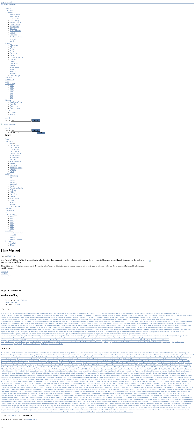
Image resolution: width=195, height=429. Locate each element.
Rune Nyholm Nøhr (163, 399)
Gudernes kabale (106, 323)
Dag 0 (103, 315)
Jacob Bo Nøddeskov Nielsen (12, 373)
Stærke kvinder (78, 340)
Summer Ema (63, 405)
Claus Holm (115, 363)
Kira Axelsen (170, 379)
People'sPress (72, 334)
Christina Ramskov (74, 363)
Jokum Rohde (180, 375)
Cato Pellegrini (74, 361)
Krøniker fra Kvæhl (50, 327)
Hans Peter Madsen (142, 369)
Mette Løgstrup (113, 391)
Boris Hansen (80, 359)
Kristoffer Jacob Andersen (81, 381)
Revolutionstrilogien (37, 336)
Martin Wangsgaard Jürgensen (172, 389)
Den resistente (184, 315)
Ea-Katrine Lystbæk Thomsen (104, 365)
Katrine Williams (114, 379)
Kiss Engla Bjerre (187, 379)
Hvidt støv (70, 325)
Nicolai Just (120, 395)
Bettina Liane (170, 357)
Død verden (81, 319)
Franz (23, 323)
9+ (1, 313)
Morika (185, 329)
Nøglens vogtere (14, 334)
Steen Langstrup (172, 403)
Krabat (23, 327)
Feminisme (91, 321)
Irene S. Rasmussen (153, 371)
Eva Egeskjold (37, 367)
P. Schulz (87, 397)
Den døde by (145, 315)
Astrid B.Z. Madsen (74, 357)
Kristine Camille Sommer (67, 381)
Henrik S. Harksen (102, 371)
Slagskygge (142, 338)
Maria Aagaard (121, 387)
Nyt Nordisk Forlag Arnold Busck (168, 331)
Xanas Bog (38, 344)
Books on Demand (36, 315)
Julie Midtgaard (105, 377)
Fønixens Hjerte (40, 323)
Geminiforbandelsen (57, 323)
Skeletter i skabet (46, 338)
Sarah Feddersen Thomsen (61, 401)
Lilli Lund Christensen (118, 383)
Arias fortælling (92, 313)
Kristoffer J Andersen (94, 381)
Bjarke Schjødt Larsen (23, 359)
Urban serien (73, 342)
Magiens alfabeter (41, 329)
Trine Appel (18, 412)
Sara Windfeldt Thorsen (115, 401)
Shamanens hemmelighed (167, 336)
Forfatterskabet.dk (137, 321)
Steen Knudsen (163, 403)
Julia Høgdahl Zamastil (78, 377)
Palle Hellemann (94, 397)
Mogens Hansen (158, 393)
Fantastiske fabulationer (82, 321)
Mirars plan (168, 329)
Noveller (156, 331)
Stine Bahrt (36, 405)
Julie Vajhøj (112, 377)
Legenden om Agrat (76, 327)
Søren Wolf (54, 408)
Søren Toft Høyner (46, 408)
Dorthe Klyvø (84, 365)
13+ (10, 313)
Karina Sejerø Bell (175, 377)
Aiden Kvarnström (25, 353)
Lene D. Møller (46, 383)
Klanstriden (7, 327)
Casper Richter (48, 361)
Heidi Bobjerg (151, 369)
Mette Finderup (74, 391)
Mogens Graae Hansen (148, 393)
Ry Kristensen (181, 399)
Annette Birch (20, 357)
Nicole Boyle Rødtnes (139, 395)
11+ (6, 313)
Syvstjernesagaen (99, 340)
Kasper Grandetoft (76, 379)
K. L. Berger (118, 377)
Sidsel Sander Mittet (171, 401)
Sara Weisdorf (105, 401)
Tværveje (13, 342)
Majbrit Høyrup (31, 387)
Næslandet (7, 334)
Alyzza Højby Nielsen (99, 353)
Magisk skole (66, 329)
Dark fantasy (108, 315)
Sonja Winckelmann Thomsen (151, 403)
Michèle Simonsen (73, 393)
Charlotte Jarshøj (136, 361)
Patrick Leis (101, 397)
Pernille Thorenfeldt (167, 397)
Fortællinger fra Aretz (180, 321)
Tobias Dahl (150, 410)
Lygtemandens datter (14, 329)
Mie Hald (80, 393)
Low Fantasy (171, 327)
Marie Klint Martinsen (44, 389)
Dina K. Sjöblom (17, 365)
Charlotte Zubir (154, 361)
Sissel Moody (72, 403)
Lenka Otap (84, 383)
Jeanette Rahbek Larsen (20, 375)
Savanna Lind (141, 401)
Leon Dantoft (91, 383)
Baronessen (172, 313)
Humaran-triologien (46, 325)
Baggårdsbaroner (159, 313)
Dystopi (17, 319)
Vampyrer (102, 342)
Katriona (166, 325)
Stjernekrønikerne (48, 340)
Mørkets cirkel (65, 331)
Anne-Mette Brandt (155, 355)
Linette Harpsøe (176, 383)
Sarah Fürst (71, 401)
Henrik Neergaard (83, 371)
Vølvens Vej (10, 344)
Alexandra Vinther (59, 353)
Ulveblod (46, 342)
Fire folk (105, 321)
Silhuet (7, 338)
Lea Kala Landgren (37, 383)
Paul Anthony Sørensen (111, 397)
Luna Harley (104, 385)
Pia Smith (27, 399)
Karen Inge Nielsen (127, 377)
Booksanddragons (26, 315)
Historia (25, 325)
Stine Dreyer (42, 405)
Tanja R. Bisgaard (104, 408)
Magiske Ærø (50, 329)
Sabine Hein (8, 401)
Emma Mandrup (21, 367)
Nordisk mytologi (149, 331)
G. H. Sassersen (146, 367)
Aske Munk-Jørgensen (51, 357)
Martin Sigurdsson (159, 389)
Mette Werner (146, 391)
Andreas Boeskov (158, 353)
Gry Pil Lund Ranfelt (44, 369)
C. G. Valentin (127, 359)
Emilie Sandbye (183, 365)
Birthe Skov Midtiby (11, 359)
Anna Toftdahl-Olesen (112, 355)
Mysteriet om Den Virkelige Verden (32, 331)
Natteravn (123, 331)
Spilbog (18, 340)
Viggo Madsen (102, 412)
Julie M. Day (97, 377)
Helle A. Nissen (185, 369)
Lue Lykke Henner (89, 385)
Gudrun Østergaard (61, 369)
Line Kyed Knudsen (158, 383)
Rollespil (45, 336)
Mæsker (59, 331)
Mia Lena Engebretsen (168, 391)
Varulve (123, 342)
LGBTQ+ (136, 327)
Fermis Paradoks (98, 321)
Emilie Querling (174, 365)
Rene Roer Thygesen (111, 399)
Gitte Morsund (171, 367)
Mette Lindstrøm (104, 391)
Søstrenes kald (114, 340)
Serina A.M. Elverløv (150, 401)
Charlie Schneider (127, 361)
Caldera (57, 315)
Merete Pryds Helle (33, 391)
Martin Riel (128, 389)
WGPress (32, 344)
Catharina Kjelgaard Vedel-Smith (61, 361)
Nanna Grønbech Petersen (72, 395)
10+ (3, 313)
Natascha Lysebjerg (84, 395)
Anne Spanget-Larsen (10, 357)
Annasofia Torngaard (101, 355)
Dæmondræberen (24, 319)
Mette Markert (121, 391)
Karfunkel (161, 325)
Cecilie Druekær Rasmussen (95, 361)
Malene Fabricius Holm (63, 387)
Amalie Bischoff (109, 353)
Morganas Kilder (178, 329)
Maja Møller (23, 387)
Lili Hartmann (109, 383)
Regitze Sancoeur (101, 399)
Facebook (4, 274)
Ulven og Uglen (53, 342)
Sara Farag (37, 401)
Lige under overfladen (151, 327)
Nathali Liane (92, 395)
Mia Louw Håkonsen (179, 391)
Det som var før (80, 317)
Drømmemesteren (10, 319)
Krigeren (31, 327)
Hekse (161, 323)
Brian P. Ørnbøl (93, 359)
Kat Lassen (97, 379)
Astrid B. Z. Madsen (85, 357)
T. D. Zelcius (73, 408)
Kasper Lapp (84, 379)
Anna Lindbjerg (80, 355)
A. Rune (11, 353)
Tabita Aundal (88, 408)
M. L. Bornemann (134, 385)
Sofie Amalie (79, 403)
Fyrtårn (27, 323)
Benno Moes (163, 357)
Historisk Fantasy (32, 325)
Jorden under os (138, 325)
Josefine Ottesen (54, 377)
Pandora (53, 334)
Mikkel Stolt (108, 393)
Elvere (119, 319)
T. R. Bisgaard (80, 408)
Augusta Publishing (138, 313)
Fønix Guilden (48, 323)
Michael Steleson (57, 393)
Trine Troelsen (49, 412)
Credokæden (88, 315)
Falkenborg (58, 321)
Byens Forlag (51, 315)
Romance (49, 336)
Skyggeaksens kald (87, 338)
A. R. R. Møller (5, 353)
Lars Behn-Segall (153, 381)
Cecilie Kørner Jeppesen (116, 361)
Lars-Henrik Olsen (129, 381)
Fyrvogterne (32, 323)
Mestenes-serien (124, 329)
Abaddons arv (21, 313)
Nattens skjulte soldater (105, 331)
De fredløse (129, 315)
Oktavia (31, 334)
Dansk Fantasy (12, 415)
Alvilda (70, 313)
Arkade (98, 313)
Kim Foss (164, 379)
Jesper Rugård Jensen (108, 375)
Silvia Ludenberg (22, 403)
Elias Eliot (138, 365)
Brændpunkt (44, 315)
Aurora (146, 313)
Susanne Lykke (98, 405)
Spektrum (13, 340)
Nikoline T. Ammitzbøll (38, 397)
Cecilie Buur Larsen (83, 361)
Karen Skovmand (143, 377)
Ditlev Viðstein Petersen (52, 365)
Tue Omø (63, 412)
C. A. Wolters (108, 359)
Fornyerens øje (170, 321)
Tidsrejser (156, 340)
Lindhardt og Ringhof (162, 327)
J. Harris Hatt (178, 371)
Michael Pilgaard (47, 393)
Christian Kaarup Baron (24, 363)
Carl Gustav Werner (13, 361)
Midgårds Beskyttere (142, 329)
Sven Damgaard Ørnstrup (155, 405)
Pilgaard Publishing (104, 334)
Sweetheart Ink (91, 340)
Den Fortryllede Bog (167, 315)
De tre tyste (65, 317)
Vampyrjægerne (109, 342)
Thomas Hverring (180, 408)
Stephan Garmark (181, 403)
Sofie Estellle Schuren (107, 403)
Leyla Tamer (98, 383)
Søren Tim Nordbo (30, 408)
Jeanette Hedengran (9, 375)
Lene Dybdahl (54, 383)
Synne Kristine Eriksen (168, 405)
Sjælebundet (19, 338)
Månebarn (54, 331)
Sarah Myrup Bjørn (79, 401)
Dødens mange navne (72, 319)
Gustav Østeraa (70, 369)
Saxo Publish (123, 336)
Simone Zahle (50, 403)
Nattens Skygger (116, 331)
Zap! (57, 344)
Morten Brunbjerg (168, 393)
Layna (62, 327)
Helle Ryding (24, 371)
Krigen (27, 327)
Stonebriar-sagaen (58, 340)
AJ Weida (32, 353)
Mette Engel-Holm (65, 391)
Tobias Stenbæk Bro (159, 410)
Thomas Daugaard (163, 408)
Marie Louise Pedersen (67, 389)
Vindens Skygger (159, 342)
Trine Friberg (24, 412)
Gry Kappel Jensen (26, 369)
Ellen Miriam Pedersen (156, 365)
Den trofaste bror (21, 317)
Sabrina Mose (15, 401)
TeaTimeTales (139, 340)
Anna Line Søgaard (90, 355)
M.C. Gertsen (118, 385)
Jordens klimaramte (128, 325)
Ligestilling (142, 327)
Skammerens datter (37, 338)
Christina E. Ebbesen (54, 363)
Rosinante (78, 336)
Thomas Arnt (155, 408)
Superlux (84, 340)
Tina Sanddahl (99, 410)
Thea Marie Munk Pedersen (135, 408)
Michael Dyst (8, 393)
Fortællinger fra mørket (12, 323)
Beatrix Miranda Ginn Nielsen (142, 357)
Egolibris (98, 319)
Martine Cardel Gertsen (89, 389)
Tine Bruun (121, 410)
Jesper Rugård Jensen (119, 375)
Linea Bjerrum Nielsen (138, 383)
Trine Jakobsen (41, 412)
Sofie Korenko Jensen (119, 403)
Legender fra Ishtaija (112, 327)
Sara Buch (32, 401)
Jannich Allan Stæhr (140, 373)
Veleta (126, 342)
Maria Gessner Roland (153, 387)
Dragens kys (117, 317)
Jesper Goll (93, 375)
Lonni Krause (30, 385)
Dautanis (114, 315)
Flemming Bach (69, 367)
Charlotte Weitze (145, 361)
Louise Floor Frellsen (39, 385)
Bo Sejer (86, 359)
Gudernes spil (122, 323)
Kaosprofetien (154, 325)
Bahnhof (166, 313)
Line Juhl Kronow (148, 383)
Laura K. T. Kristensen (26, 383)
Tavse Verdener (131, 340)
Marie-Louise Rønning (18, 389)
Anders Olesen (137, 353)
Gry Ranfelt (53, 369)
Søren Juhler (11, 408)
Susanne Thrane (127, 405)
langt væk (57, 327)
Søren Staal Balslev (20, 408)
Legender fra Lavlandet (124, 327)
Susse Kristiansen (144, 405)
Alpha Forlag (64, 313)
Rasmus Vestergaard (81, 399)
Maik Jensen (10, 387)
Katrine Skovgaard (105, 379)
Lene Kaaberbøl (62, 383)
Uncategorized (76, 412)
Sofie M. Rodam (129, 403)
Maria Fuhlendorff (142, 387)
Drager (122, 317)
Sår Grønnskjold (179, 405)
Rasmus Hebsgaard (70, 399)
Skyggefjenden (97, 338)
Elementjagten (104, 319)
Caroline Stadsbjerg (23, 361)
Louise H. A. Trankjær (51, 385)
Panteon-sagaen (64, 334)
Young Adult (48, 344)
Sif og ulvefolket (182, 336)
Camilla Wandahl (164, 359)
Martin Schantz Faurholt (137, 389)
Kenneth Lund (153, 379)
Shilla (176, 336)
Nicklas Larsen (113, 395)
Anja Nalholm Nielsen (39, 355)
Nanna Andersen (54, 395)
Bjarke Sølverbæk (34, 359)
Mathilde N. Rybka (10, 391)
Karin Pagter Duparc (33, 379)
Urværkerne (80, 342)
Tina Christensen (84, 410)
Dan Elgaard (137, 363)
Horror (39, 325)
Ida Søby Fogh (134, 371)
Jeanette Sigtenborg (32, 375)
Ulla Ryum (69, 412)
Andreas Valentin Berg (180, 353)
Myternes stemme (47, 331)
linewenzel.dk (6, 276)
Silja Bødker (7, 403)
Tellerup (145, 340)
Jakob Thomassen (122, 373)
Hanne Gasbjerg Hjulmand (104, 369)
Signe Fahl (180, 401)
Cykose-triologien (96, 315)
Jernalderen (120, 325)
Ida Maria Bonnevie (124, 371)
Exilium (29, 321)
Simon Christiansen (32, 403)
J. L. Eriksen (185, 371)
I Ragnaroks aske (91, 325)
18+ (16, 313)
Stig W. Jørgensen (21, 405)
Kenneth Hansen (136, 379)
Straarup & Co (67, 340)
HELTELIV (175, 323)
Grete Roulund (17, 369)
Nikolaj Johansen (19, 397)
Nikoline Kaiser (28, 397)
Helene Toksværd (168, 369)
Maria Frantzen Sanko (131, 387)
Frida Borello (138, 367)
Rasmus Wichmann (92, 399)
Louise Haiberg (62, 385)
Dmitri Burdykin (76, 365)
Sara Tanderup (97, 401)
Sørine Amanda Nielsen (63, 408)
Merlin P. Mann (42, 391)
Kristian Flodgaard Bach (29, 381)
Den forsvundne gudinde (155, 315)
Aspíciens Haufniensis (63, 357)
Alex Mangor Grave (69, 353)
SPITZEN (22, 340)
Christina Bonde (45, 363)
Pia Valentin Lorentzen (36, 399)
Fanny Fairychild (71, 321)
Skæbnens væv (128, 338)
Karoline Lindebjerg (44, 379)
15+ (14, 313)
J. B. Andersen (170, 371)
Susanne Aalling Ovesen (73, 405)
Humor (66, 325)
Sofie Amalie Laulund (88, 403)
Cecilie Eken (106, 361)
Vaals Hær (86, 342)
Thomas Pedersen (37, 410)
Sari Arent (124, 401)
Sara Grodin (43, 401)
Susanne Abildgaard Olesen (87, 405)
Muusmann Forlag (18, 331)
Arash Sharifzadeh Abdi (38, 357)
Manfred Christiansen (104, 387)
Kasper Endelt (67, 379)
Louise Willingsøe (79, 385)
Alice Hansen (89, 353)
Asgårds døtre (112, 313)
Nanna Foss (62, 395)
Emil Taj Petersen (12, 367)
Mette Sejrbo (139, 391)
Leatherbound (67, 327)
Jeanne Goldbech (41, 375)
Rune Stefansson (172, 399)
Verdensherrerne (132, 342)
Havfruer (157, 323)
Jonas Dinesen (28, 377)
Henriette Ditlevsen (43, 371)
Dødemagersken (62, 319)
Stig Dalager (12, 405)
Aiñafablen (33, 313)
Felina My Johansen (59, 367)
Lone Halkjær (17, 385)
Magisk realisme (58, 329)
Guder (100, 323)
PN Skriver (45, 399)
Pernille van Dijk (177, 397)
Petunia (78, 334)
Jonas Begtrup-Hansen (11, 377)
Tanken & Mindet (122, 340)
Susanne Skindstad (118, 405)
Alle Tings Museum (55, 313)
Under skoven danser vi (63, 342)
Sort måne (160, 338)
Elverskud (123, 319)
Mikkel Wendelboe (126, 393)
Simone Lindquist (42, 403)
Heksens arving (167, 323)
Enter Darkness (141, 319)
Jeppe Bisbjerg (86, 375)
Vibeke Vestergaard (93, 412)
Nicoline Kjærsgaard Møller (152, 395)
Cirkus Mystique (80, 315)
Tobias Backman (128, 410)
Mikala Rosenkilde (88, 393)
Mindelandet (161, 329)
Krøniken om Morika (39, 327)
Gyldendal (133, 323)
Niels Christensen (164, 395)
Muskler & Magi (8, 331)
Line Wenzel (183, 383)
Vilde (138, 342)
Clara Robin (109, 363)
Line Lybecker (168, 383)
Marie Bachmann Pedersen (31, 389)
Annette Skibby (28, 357)
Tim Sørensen (76, 410)
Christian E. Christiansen (165, 361)
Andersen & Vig (76, 313)
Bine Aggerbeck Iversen (180, 357)
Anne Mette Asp (177, 355)
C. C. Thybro (115, 359)
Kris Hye (20, 381)
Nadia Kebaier (31, 395)
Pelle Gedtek (132, 397)
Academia (27, 313)
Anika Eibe (30, 355)
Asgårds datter (104, 313)
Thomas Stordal (57, 410)
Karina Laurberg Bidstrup (163, 377)
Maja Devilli (17, 387)
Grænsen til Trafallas (85, 323)
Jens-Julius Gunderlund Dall (54, 375)
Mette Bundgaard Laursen (53, 391)
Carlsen (65, 315)
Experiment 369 (35, 321)
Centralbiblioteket (71, 315)
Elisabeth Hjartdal (145, 365)
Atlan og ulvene (129, 313)
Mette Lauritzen (96, 391)
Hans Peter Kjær (132, 369)
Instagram (4, 272)
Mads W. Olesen (180, 385)
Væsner (5, 344)
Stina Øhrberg (29, 405)
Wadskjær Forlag (18, 344)
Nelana (137, 331)
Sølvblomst (107, 340)
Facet (40, 321)
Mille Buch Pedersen (136, 393)
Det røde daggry (72, 317)
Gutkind (128, 323)
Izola (116, 325)
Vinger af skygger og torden (171, 342)
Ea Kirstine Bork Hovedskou (120, 365)
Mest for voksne (132, 329)
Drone (154, 317)
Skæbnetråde (135, 338)
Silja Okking (14, 403)
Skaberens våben (27, 338)
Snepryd (148, 338)
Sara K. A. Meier (89, 401)
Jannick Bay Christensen (152, 373)
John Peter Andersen (171, 375)
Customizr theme (31, 419)
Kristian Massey (40, 381)
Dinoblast (96, 317)
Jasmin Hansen (180, 373)
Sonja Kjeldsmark (138, 403)
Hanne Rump (124, 369)
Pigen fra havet (84, 334)
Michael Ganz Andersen (18, 393)
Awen (149, 313)
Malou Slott (82, 387)
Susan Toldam (135, 405)
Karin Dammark (23, 379)
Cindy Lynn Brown (85, 363)
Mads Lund (160, 385)
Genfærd (65, 323)
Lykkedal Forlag (24, 329)
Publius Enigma (52, 399)
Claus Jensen (122, 363)
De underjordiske (89, 317)
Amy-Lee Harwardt (119, 353)
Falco (53, 321)
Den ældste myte (44, 317)
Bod (20, 315)
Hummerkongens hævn (57, 325)
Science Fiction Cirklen (136, 336)
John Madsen (162, 375)
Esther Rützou (29, 367)
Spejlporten (8, 340)
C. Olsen (133, 359)
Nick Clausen (105, 395)
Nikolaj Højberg (10, 397)
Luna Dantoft (97, 385)
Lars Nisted (169, 381)
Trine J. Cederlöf (32, 412)
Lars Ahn (136, 381)
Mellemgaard (80, 329)
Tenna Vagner (118, 408)
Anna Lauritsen (72, 355)
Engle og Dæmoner (131, 319)
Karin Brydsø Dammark (12, 379)
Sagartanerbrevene (99, 336)
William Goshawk (128, 412)
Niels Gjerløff (173, 395)
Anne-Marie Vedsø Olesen (143, 355)
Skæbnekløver (104, 338)
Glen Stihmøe (9, 369)
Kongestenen (17, 327)
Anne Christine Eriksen (167, 355)
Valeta (90, 342)
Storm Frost (56, 405)
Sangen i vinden (115, 336)
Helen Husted (177, 369)
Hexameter (181, 323)
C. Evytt (121, 359)
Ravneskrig (8, 336)
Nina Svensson (66, 397)
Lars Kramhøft (162, 381)
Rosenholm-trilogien (57, 336)
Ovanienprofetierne (46, 334)
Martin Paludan (121, 389)
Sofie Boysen (97, 403)
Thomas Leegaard (14, 410)
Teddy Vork (112, 408)
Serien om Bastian (154, 336)
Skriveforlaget (78, 338)
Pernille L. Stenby (148, 397)
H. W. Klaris (85, 369)
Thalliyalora (150, 340)
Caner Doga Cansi (174, 359)
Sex (160, 336)
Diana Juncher (9, 365)
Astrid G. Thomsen (96, 357)
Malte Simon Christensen (92, 387)
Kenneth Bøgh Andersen (125, 379)
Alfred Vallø (83, 353)
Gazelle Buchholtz (162, 367)
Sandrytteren (107, 336)
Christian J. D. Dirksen (12, 363)
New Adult (142, 331)
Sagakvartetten (91, 336)
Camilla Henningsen (155, 359)
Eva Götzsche (44, 367)
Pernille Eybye (140, 397)
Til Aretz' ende (162, 340)
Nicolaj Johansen (128, 395)
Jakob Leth (108, 373)
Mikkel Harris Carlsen (99, 393)
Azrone (153, 313)
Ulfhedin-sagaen (39, 342)
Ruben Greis (146, 399)
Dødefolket (55, 319)
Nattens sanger (95, 331)
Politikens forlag (113, 334)
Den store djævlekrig (11, 317)
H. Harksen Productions (142, 323)
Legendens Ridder (102, 327)
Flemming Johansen (78, 367)
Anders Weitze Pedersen (147, 353)
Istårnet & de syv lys (101, 325)
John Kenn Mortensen (153, 375)
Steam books (40, 340)
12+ (8, 313)
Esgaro (170, 319)
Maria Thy (9, 389)
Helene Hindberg (159, 369)
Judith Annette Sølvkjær (65, 377)
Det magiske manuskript (55, 317)
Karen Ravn (136, 377)
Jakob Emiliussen (88, 373)
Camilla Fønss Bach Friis (143, 359)
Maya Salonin (24, 391)
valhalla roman (96, 342)
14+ (12, 313)
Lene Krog (69, 383)
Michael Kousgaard (38, 393)
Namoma (88, 331)
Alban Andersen (39, 353)
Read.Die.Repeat (22, 336)
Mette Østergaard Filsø (156, 391)
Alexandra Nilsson (49, 353)
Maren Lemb (113, 387)
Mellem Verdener (103, 329)
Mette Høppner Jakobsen (85, 391)
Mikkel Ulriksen (116, 393)
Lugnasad (6, 329)
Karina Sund (183, 377)
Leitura (132, 327)
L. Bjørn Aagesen (104, 381)
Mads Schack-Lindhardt (169, 385)
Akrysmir (38, 313)
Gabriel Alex (154, 367)
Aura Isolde (104, 357)
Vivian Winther (119, 412)
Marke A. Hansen (78, 389)
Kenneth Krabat (145, 379)
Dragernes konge (129, 317)
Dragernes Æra (138, 317)
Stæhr (72, 340)
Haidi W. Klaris (93, 369)
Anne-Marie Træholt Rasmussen (127, 355)
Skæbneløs (121, 338)
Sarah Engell (50, 401)
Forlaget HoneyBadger (148, 321)
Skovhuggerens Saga (56, 338)
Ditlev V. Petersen (41, 365)
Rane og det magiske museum (134, 334)
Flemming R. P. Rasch (90, 367)
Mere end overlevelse (114, 329)
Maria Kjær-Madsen (164, 387)
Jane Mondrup (131, 373)
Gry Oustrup (34, 369)
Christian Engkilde (176, 361)
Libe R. (103, 383)
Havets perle (152, 323)
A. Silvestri (17, 353)
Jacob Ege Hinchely (25, 373)
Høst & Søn (76, 325)
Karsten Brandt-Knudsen (56, 379)
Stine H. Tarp (49, 405)
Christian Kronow (36, 363)
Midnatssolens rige (153, 329)
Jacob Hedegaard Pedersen (49, 373)
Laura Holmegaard (15, 383)
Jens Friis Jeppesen (77, 375)
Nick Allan (99, 395)
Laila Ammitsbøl (119, 381)
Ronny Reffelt (139, 399)
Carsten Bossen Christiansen (36, 361)
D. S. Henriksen (130, 363)
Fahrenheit (49, 321)
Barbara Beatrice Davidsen (115, 357)
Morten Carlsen (177, 393)
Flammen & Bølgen (113, 321)
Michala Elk (65, 393)
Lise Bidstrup (10, 385)
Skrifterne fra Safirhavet (68, 338)
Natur (127, 331)
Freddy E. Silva (119, 367)
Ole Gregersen (74, 397)
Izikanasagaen (111, 325)
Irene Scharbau (163, 371)
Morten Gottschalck (11, 395)
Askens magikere (120, 313)
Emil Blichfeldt (166, 365)
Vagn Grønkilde (84, 412)
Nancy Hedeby (46, 395)
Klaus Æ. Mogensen (12, 381)
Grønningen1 (94, 323)
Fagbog (44, 321)
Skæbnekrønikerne (113, 338)
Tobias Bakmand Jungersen (140, 410)
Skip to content (6, 2)
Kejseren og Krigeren (174, 325)
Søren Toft (38, 408)
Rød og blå (84, 336)
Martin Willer (184, 389)
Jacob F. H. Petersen (36, 373)
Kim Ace (159, 379)
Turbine (8, 342)
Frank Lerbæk (111, 367)
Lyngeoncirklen (33, 329)
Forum (20, 323)
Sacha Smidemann (24, 401)
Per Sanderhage (186, 397)
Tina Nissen (92, 410)
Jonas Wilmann (36, 377)
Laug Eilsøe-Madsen (178, 381)
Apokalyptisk (84, 313)
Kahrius (144, 325)
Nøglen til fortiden (24, 334)
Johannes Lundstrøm (141, 375)
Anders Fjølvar (129, 353)
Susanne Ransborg (108, 405)
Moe (172, 329)
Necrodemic (132, 331)
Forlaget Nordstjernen (160, 321)
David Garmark (163, 363)
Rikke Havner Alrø (130, 399)
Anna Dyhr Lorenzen (62, 355)
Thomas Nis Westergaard (26, 410)
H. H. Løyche (78, 369)
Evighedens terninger (21, 321)
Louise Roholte (70, 385)
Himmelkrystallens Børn (11, 325)
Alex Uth (77, 353)
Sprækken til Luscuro (31, 340)
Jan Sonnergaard (171, 373)
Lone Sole (24, 385)
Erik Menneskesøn (164, 319)
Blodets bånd (15, 315)
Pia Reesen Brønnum (19, 399)
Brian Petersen (101, 359)
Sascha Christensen (132, 401)
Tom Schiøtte (168, 410)
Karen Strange (152, 377)
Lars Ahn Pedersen (144, 381)
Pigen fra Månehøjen (93, 334)
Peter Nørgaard (9, 399)
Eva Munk (51, 367)
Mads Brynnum (152, 385)
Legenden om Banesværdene (89, 327)
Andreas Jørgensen (168, 353)
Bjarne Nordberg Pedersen (46, 359)
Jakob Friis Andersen (99, 373)
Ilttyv (85, 325)
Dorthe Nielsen (92, 365)
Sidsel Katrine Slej (161, 401)
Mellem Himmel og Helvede (91, 329)
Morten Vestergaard (22, 395)
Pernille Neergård (157, 397)
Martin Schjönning (149, 389)
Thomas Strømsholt (67, 410)
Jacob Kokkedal (60, 373)
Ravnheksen (14, 336)
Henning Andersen (33, 371)
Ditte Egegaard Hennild (65, 365)
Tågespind (18, 342)
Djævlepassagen (109, 317)
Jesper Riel (99, 375)
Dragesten (144, 317)
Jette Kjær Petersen (130, 375)
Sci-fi (128, 336)
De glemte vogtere (137, 315)
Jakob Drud (81, 373)
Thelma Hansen (147, 408)
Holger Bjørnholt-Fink (113, 371)
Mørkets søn (83, 331)
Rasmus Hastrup (60, 399)
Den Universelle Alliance (33, 317)
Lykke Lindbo (111, 385)
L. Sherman (112, 381)
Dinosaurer (102, 317)
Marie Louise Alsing (55, 389)
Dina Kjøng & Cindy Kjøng (29, 365)
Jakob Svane (114, 373)
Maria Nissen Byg (182, 387)
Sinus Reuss (65, 403)
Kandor (149, 325)
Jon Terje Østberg (45, 377)
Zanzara (54, 344)
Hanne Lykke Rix (116, 369)
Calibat (61, 315)
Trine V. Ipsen (57, 412)
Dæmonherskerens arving (45, 319)
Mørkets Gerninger (74, 331)
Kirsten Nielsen (178, 379)
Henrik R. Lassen (92, 371)
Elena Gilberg (131, 365)
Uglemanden (31, 342)
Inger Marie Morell (143, 371)
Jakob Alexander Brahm (71, 373)
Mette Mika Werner (130, 391)
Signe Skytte (186, 401)
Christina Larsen (64, 363)
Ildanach (82, 325)
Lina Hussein (128, 383)
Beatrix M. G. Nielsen (128, 357)
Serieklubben (145, 336)
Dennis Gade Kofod (172, 363)
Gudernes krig (114, 323)
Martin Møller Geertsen (110, 389)
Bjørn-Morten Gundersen (60, 359)
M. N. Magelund (143, 385)
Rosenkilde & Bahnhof (69, 336)
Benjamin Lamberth (155, 357)
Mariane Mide (174, 387)
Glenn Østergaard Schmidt (182, 367)
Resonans (29, 336)
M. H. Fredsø (125, 385)
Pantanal (58, 334)
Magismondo (73, 329)
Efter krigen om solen (90, 319)
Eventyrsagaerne (8, 321)
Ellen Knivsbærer (113, 319)
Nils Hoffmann (49, 397)
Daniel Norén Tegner (146, 363)
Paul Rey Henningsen (123, 397)
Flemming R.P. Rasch (101, 367)
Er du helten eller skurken (152, 319)
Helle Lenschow (10, 371)
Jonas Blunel (20, 377)
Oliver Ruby (81, 397)
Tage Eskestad (95, 408)
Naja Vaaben (38, 395)
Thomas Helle (172, 408)
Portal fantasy (122, 334)
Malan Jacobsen (53, 387)
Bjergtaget (9, 315)
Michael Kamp (29, 393)
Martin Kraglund (99, 389)
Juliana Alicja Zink (89, 377)
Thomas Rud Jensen (47, 410)
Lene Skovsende (76, 383)
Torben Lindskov (176, 410)
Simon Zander (58, 403)
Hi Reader (20, 325)
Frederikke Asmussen (129, 367)
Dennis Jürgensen (183, 363)
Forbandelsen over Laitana (126, 321)
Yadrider (43, 344)
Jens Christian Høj (67, 375)
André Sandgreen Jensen (13, 355)
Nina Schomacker (57, 397)
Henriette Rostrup (65, 371)
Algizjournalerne (45, 313)
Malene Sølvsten (74, 387)
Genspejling (71, 323)
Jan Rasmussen (163, 373)
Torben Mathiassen (10, 412)
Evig (14, 321)
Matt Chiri (17, 391)
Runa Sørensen (153, 399)
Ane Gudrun (23, 355)
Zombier (61, 344)
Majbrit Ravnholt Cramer (42, 387)
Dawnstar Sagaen (121, 315)
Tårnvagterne (24, 342)
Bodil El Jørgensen (72, 359)
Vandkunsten (117, 342)
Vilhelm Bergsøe (110, 412)
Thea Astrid (125, 408)
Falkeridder (64, 321)
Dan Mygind (155, 363)
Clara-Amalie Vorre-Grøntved (98, 363)
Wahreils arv (26, 344)
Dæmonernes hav (33, 319)
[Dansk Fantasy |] (8, 4)
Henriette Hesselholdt (54, 371)
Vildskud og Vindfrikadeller (147, 342)
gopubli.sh (77, 323)
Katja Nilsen (90, 379)
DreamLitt (150, 317)
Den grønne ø (176, 315)
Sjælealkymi (12, 338)
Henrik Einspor (74, 371)
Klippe (12, 327)
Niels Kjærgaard (181, 395)
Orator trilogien (37, 334)
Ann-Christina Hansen (51, 355)
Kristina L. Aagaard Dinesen (52, 381)
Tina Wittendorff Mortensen (110, 410)
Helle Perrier (18, 371)
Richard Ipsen (121, 399)
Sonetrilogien (153, 338)
